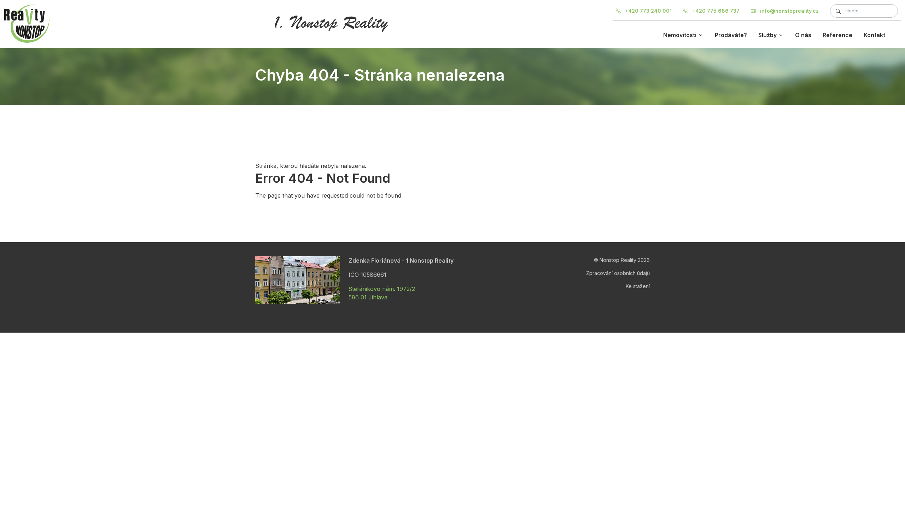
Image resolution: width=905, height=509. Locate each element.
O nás (803, 35)
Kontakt (874, 35)
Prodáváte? (731, 35)
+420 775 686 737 (715, 11)
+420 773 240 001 (648, 11)
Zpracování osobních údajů (618, 273)
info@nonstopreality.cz (789, 11)
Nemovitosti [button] (679, 35)
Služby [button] (767, 35)
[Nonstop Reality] (26, 24)
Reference (837, 35)
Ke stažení (638, 286)
